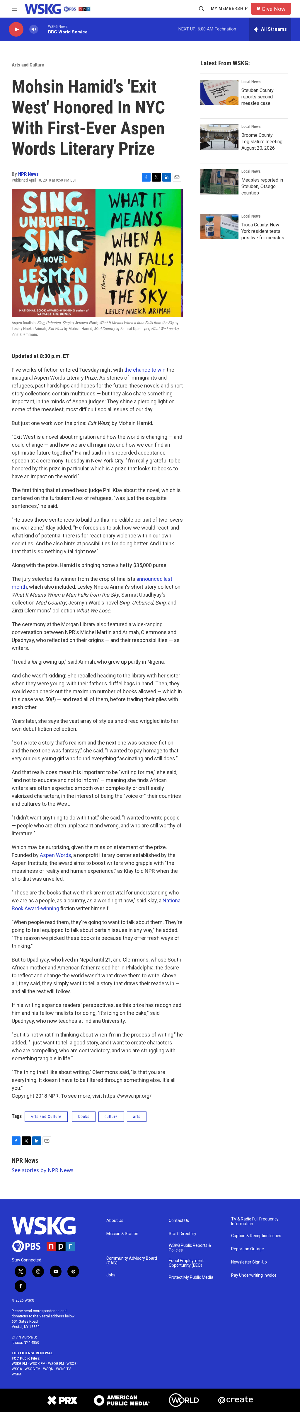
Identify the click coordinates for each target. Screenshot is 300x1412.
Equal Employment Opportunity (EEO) (186, 1263)
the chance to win (145, 370)
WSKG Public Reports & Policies (190, 1247)
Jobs (110, 1275)
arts (136, 1116)
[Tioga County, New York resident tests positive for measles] (219, 226)
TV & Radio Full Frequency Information (255, 1221)
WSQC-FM (32, 1369)
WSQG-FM (56, 1364)
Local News (250, 81)
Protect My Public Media (191, 1277)
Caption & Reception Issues (256, 1236)
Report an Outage (247, 1249)
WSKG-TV (63, 1369)
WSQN (48, 1369)
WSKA (16, 1374)
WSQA (17, 1369)
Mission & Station (122, 1234)
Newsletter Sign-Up (249, 1262)
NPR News (28, 174)
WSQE (71, 1364)
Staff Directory (182, 1234)
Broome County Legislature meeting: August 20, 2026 (262, 141)
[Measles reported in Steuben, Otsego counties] (219, 181)
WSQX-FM (37, 1364)
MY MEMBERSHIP (229, 8)
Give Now (273, 9)
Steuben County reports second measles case (257, 97)
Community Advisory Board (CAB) (131, 1260)
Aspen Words (55, 855)
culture (111, 1116)
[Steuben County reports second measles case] (219, 92)
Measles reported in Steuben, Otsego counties (262, 186)
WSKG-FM (19, 1364)
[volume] (34, 29)
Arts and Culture (28, 65)
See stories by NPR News (43, 1170)
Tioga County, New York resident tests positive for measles (262, 231)
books (83, 1116)
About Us (114, 1220)
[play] (16, 29)
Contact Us (179, 1220)
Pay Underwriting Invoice (254, 1275)
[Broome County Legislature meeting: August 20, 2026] (219, 137)
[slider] (43, 29)
